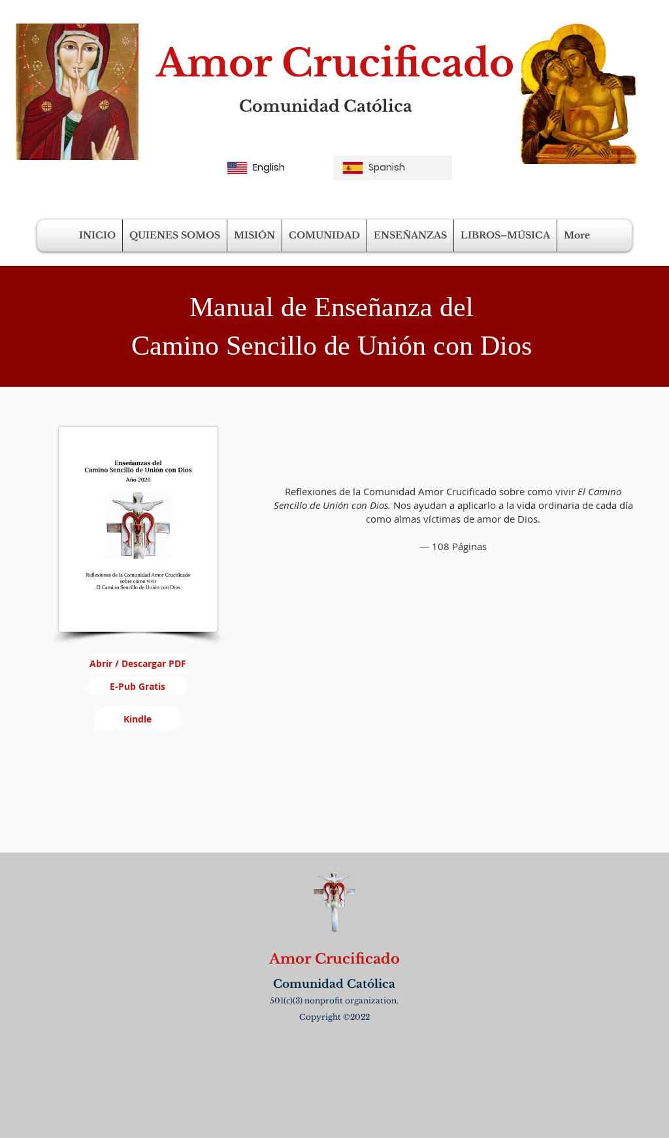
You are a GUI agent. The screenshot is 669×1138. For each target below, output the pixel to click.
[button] (175, 235)
